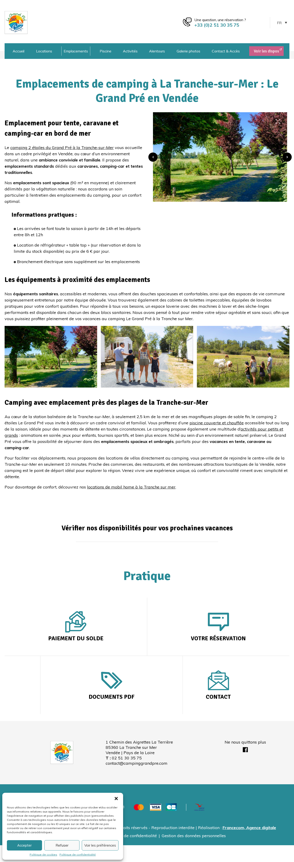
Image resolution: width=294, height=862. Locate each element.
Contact (218, 696)
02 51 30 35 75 (127, 758)
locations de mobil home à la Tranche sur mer (131, 487)
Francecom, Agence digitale (249, 827)
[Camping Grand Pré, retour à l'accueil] (16, 22)
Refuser (62, 845)
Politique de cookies (43, 854)
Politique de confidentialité (77, 854)
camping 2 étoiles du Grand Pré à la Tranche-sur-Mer (62, 147)
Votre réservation (218, 638)
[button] (116, 798)
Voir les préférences (100, 845)
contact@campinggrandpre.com (136, 763)
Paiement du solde (75, 638)
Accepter (24, 845)
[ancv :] (199, 807)
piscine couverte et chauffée (216, 422)
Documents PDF (112, 696)
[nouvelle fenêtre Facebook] (245, 750)
